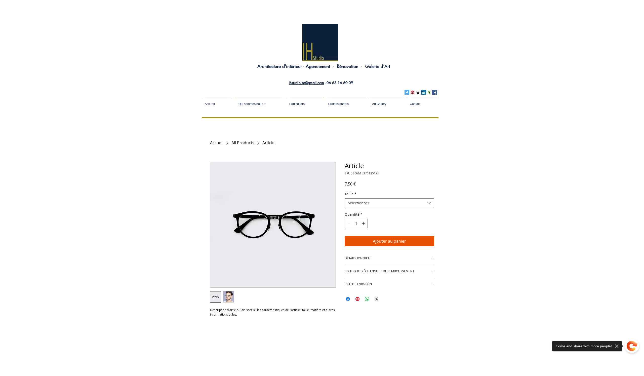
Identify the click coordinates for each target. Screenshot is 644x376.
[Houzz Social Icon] (429, 92)
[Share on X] (377, 299)
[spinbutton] (356, 223)
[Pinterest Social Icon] (412, 92)
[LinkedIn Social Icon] (423, 92)
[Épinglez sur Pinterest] (357, 299)
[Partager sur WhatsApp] (367, 299)
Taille (350, 194)
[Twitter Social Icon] (407, 92)
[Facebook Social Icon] (434, 92)
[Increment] (364, 223)
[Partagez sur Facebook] (348, 299)
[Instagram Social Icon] (418, 92)
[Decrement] (348, 223)
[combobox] (389, 203)
